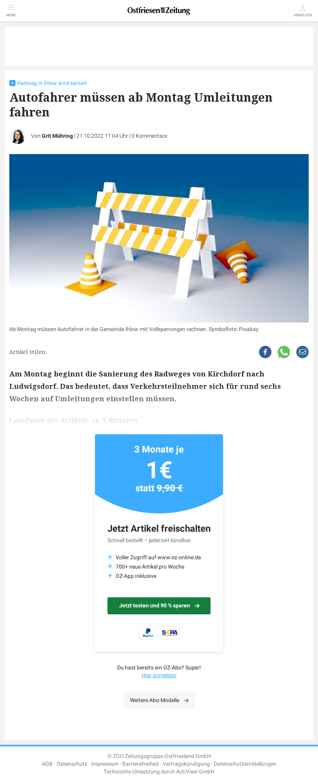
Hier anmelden (159, 675)
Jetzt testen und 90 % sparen (154, 606)
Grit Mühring (57, 136)
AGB (47, 764)
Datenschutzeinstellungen (245, 764)
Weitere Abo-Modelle (154, 700)
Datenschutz (72, 764)
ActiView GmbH (195, 772)
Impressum (104, 764)
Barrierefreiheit (140, 764)
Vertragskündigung (186, 764)
